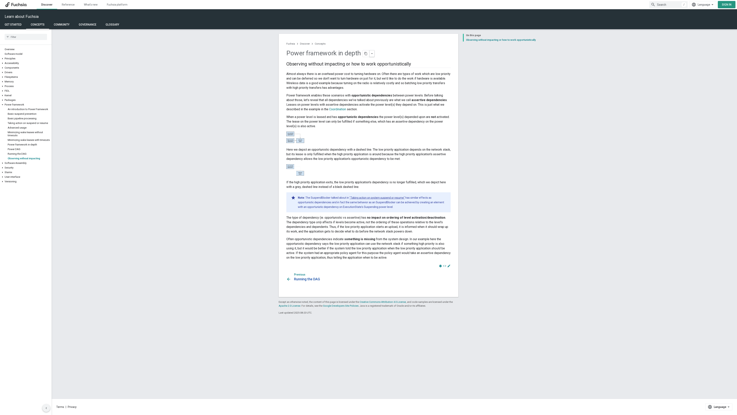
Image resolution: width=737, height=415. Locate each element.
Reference (68, 4)
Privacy (72, 406)
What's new (91, 4)
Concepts (38, 24)
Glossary (112, 24)
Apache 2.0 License (289, 305)
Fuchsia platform (117, 4)
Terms (60, 406)
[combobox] (668, 4)
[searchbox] (26, 37)
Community (61, 24)
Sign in (726, 4)
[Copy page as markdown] (366, 53)
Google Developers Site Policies (341, 305)
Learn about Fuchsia (22, 16)
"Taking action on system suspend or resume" (377, 197)
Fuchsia (290, 43)
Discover (47, 4)
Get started (13, 24)
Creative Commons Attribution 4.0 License (383, 301)
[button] (26, 58)
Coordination (337, 109)
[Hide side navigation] (46, 408)
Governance (87, 24)
